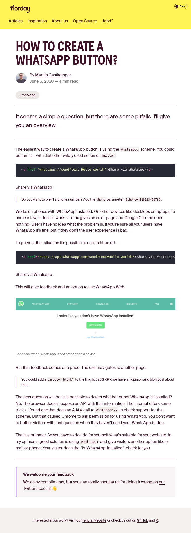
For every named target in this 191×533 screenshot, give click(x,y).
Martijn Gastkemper (53, 74)
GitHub (142, 520)
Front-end (27, 95)
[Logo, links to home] (19, 8)
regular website (94, 520)
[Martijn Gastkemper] (23, 79)
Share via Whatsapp (34, 187)
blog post (157, 379)
